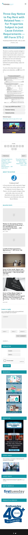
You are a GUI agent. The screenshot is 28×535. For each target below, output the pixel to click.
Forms (13, 42)
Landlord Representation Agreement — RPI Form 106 (12, 249)
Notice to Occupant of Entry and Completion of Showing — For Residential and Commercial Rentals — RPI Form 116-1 (13, 226)
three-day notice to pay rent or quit (12, 119)
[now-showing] (14, 436)
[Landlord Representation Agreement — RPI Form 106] (14, 240)
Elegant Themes (12, 531)
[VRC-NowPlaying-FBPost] (14, 134)
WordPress (23, 531)
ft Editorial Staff (13, 40)
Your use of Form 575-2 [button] (13, 106)
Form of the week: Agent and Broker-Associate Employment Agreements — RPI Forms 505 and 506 (13, 272)
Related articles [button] (9, 113)
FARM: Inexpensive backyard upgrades (12, 479)
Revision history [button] (10, 110)
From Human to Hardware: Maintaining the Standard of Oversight (13, 459)
